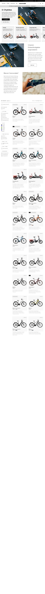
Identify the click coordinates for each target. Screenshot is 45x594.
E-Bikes (8, 3)
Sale (16, 3)
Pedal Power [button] (5, 146)
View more (2, 131)
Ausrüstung (13, 3)
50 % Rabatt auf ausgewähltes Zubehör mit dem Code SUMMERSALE (19, 6)
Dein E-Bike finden (6, 22)
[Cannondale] (22, 3)
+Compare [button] (25, 104)
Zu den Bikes (6, 19)
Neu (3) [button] (4, 108)
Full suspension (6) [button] (5, 154)
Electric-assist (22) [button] (5, 148)
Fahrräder (4, 3)
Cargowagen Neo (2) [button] (5, 113)
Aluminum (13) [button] (5, 137)
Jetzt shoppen (33, 6)
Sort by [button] (33, 100)
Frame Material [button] (5, 134)
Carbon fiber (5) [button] (5, 138)
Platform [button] (4, 111)
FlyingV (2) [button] (4, 114)
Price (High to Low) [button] (38, 100)
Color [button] (3, 123)
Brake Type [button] (4, 141)
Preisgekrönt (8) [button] (5, 107)
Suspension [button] (4, 151)
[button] (42, 34)
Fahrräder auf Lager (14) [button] (6, 104)
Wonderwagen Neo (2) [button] (6, 120)
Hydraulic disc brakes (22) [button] (5, 143)
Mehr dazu (32, 65)
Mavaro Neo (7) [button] (5, 117)
